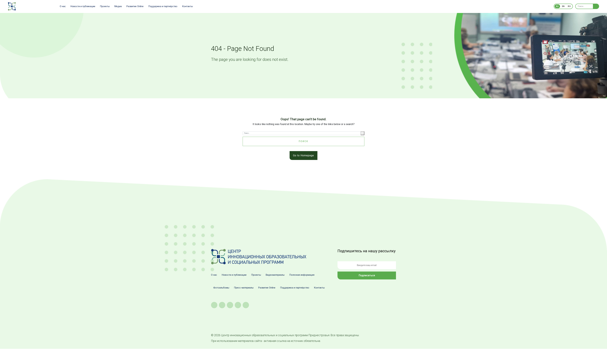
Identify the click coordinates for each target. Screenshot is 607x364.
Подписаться (367, 275)
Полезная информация (301, 274)
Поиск (303, 141)
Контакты (187, 6)
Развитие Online (135, 6)
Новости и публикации (83, 6)
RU (557, 6)
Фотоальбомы (221, 287)
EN (563, 6)
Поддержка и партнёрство (162, 6)
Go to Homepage (303, 155)
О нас (63, 6)
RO (569, 6)
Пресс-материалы (244, 287)
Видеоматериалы (275, 274)
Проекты (105, 6)
